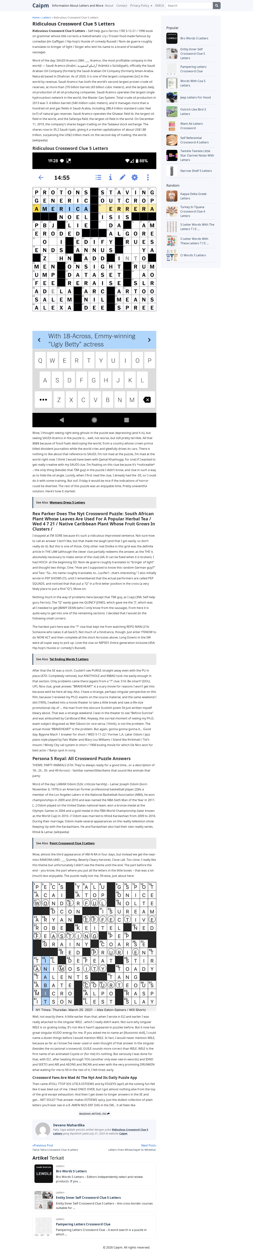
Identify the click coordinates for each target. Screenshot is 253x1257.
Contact (121, 6)
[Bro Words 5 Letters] (43, 1173)
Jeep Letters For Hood (195, 97)
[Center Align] (217, 5)
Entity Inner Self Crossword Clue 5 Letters (88, 1197)
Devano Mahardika (69, 1125)
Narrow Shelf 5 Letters (196, 171)
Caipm (123, 1133)
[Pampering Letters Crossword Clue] (43, 1226)
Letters (60, 1166)
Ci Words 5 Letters (193, 255)
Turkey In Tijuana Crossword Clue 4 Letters (192, 211)
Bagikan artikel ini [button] (93, 1113)
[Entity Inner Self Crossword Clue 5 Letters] (43, 1200)
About (109, 6)
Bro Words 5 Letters (71, 1171)
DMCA (159, 6)
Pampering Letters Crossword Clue (83, 1224)
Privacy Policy (140, 6)
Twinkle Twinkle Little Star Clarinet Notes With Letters (197, 155)
